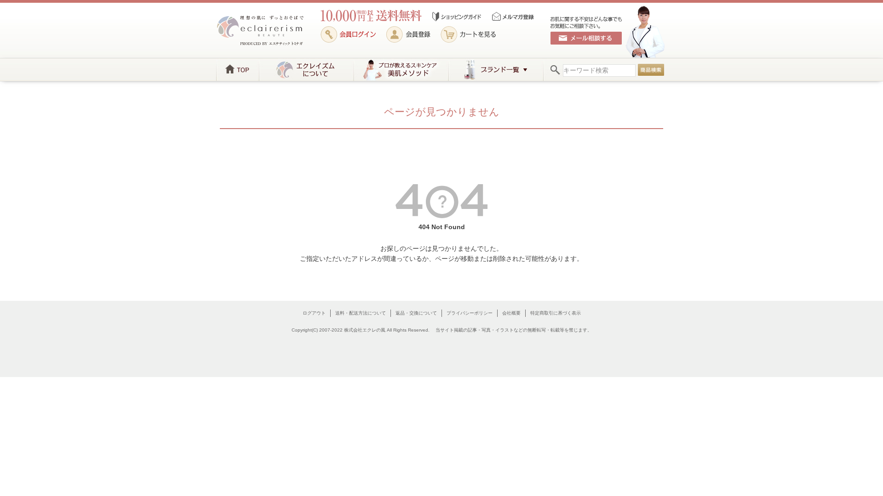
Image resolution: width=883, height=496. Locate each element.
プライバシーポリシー (470, 313)
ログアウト (314, 313)
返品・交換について (416, 313)
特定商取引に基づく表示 (555, 313)
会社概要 (511, 313)
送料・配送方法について (360, 313)
